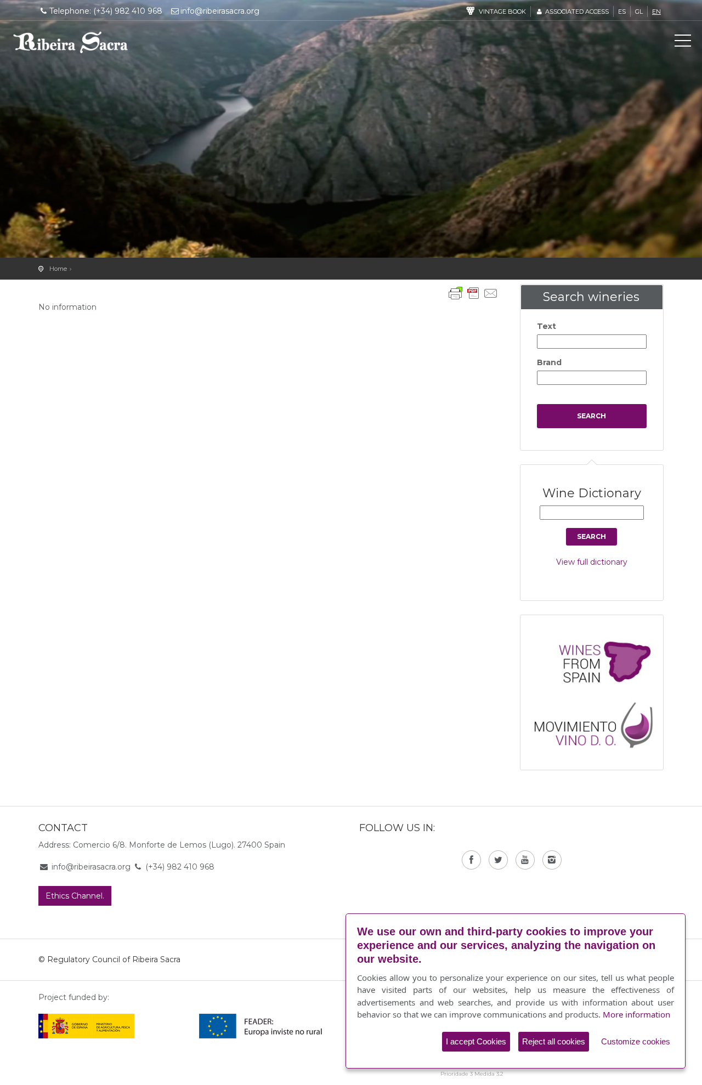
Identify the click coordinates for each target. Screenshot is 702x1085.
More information (636, 1014)
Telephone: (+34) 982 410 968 (105, 11)
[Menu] (683, 43)
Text (546, 326)
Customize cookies (635, 1041)
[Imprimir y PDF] (473, 293)
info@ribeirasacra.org (219, 11)
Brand (549, 362)
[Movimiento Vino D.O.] (597, 722)
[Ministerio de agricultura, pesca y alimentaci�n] (86, 1025)
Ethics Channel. (75, 896)
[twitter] (498, 860)
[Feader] (260, 1025)
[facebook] (471, 860)
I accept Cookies (476, 1041)
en (656, 11)
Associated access (576, 11)
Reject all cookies (553, 1041)
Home (58, 268)
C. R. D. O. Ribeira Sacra (70, 42)
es (622, 11)
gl (639, 11)
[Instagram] (552, 860)
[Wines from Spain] (597, 661)
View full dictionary (591, 562)
